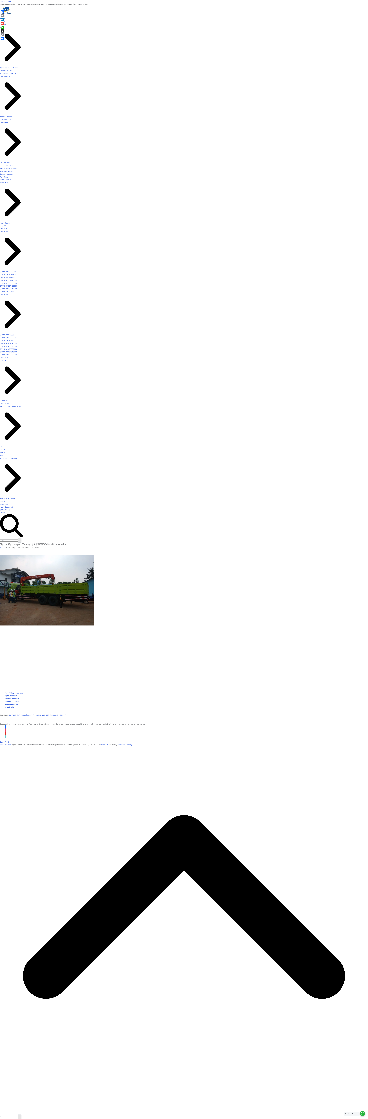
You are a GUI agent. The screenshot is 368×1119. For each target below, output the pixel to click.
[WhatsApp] (2, 27)
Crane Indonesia (6, 745)
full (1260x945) (15, 715)
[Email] (2, 16)
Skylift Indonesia (11, 696)
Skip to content (5, 1)
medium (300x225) (42, 715)
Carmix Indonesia (11, 704)
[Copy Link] (2, 35)
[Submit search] (19, 540)
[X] (2, 31)
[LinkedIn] (2, 19)
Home (2, 548)
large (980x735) (28, 715)
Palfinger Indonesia (12, 701)
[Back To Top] (184, 1113)
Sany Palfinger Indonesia (14, 693)
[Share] (2, 39)
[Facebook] (2, 12)
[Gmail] (2, 23)
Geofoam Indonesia (12, 699)
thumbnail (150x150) (58, 715)
